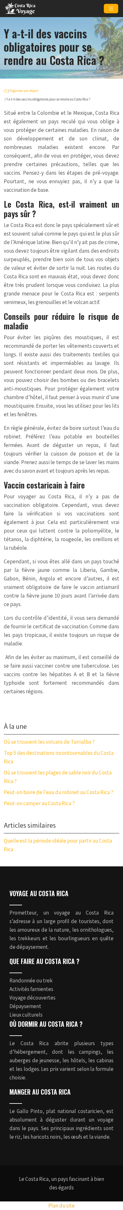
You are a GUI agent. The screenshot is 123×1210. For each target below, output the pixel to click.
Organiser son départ (24, 90)
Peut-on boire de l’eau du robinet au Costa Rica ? (58, 792)
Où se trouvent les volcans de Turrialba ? (49, 741)
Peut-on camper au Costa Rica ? (39, 803)
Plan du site (61, 1205)
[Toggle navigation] (111, 9)
